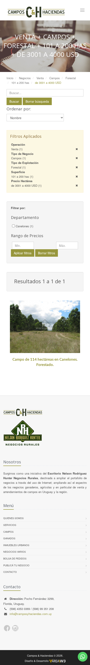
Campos (18, 158)
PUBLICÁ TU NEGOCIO (16, 565)
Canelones (24, 226)
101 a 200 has (22, 176)
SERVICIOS (9, 525)
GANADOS (9, 538)
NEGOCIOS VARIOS (14, 551)
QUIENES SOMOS (13, 518)
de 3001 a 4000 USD (26, 185)
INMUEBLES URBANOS (16, 545)
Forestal (18, 167)
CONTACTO (10, 572)
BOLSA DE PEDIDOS (14, 558)
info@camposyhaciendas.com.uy (31, 614)
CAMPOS (8, 531)
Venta (16, 149)
